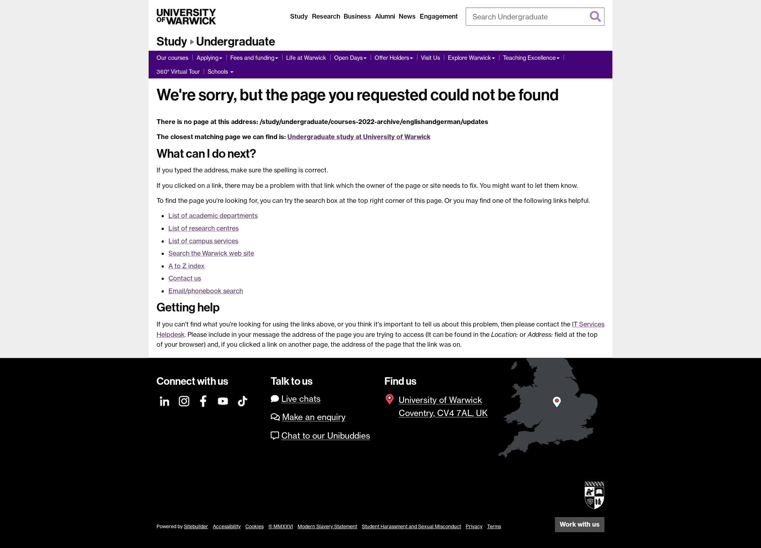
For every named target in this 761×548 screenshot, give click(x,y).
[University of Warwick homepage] (186, 17)
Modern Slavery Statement (327, 526)
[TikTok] (242, 400)
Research (326, 16)
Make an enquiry (314, 417)
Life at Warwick (306, 57)
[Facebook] (203, 400)
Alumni (385, 16)
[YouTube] (223, 400)
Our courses (172, 57)
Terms (494, 526)
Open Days (348, 57)
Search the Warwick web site (211, 253)
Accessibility (227, 526)
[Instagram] (184, 400)
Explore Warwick (469, 57)
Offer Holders (392, 57)
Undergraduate (235, 41)
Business (357, 16)
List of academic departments (213, 216)
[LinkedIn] (165, 400)
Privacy (474, 526)
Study (299, 16)
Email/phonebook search (205, 291)
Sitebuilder (196, 526)
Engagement (439, 16)
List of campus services (203, 241)
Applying (207, 57)
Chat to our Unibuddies (325, 436)
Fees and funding (252, 57)
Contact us (184, 278)
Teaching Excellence (529, 57)
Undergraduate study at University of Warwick (358, 137)
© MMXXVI (280, 526)
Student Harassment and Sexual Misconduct (411, 526)
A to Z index (186, 266)
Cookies (254, 526)
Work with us (580, 524)
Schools (218, 71)
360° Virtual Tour (178, 71)
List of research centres (203, 228)
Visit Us (430, 57)
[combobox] (535, 17)
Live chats (301, 399)
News (407, 16)
